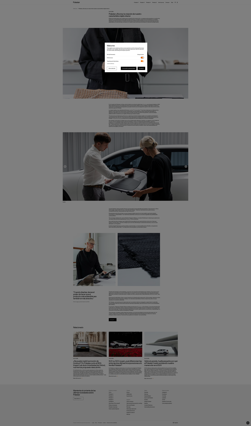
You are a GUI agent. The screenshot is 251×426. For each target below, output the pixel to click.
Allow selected (112, 68)
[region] (126, 57)
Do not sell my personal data (128, 68)
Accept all (141, 68)
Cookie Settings (110, 63)
